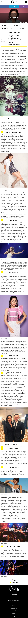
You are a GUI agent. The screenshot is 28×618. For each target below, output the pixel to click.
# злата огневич (14, 582)
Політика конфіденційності (14, 600)
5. (14, 38)
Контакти (14, 613)
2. (14, 34)
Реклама (14, 603)
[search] (1, 2)
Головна (14, 598)
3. (14, 35)
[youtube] (15, 594)
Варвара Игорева (4, 22)
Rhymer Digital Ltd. (14, 616)
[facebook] (12, 594)
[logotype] (14, 2)
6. (12, 40)
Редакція (14, 611)
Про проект (14, 608)
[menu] (26, 2)
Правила (14, 605)
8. (14, 44)
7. (14, 43)
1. (14, 32)
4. (14, 37)
